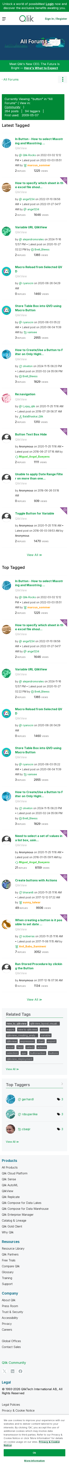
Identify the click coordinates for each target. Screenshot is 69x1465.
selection (12, 1053)
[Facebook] (20, 1371)
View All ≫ (34, 555)
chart (41, 1041)
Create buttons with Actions (36, 880)
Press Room (10, 1306)
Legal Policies (11, 1404)
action (44, 1029)
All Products (10, 1167)
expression (27, 1041)
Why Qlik (8, 1232)
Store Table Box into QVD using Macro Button (38, 308)
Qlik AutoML (10, 1185)
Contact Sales (11, 1347)
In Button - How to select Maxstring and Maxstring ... (39, 141)
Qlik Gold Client (12, 1226)
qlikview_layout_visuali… (44, 1023)
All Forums (33, 41)
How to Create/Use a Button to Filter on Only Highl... (39, 352)
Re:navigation (25, 394)
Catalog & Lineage (14, 1220)
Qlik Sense (9, 1179)
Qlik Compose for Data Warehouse (25, 1209)
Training (7, 1278)
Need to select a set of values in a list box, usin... (38, 838)
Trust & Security (12, 1312)
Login (50, 4)
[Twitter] (4, 1371)
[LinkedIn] (12, 1371)
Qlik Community (14, 1363)
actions (41, 1047)
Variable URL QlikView (31, 227)
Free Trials (8, 1260)
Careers (7, 1329)
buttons (53, 1053)
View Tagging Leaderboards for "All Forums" (34, 1083)
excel (10, 1047)
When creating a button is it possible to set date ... (38, 922)
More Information (34, 1460)
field (20, 1047)
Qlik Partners (10, 1254)
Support (7, 1284)
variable (46, 1035)
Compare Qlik (11, 1266)
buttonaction (37, 1053)
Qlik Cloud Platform (14, 1173)
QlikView (21, 148)
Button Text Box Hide (31, 434)
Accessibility (10, 1318)
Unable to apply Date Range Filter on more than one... (39, 476)
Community (12, 107)
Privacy (7, 1324)
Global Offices (11, 1341)
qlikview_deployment (19, 1059)
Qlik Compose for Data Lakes (21, 1203)
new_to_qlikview (16, 1023)
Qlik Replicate (11, 1197)
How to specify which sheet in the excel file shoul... (39, 185)
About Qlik (8, 1300)
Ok (34, 1452)
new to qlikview (27, 1029)
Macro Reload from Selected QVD (38, 269)
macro (10, 1029)
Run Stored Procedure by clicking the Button (38, 966)
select (30, 1047)
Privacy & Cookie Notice (18, 1410)
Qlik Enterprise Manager (17, 1214)
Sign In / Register (56, 18)
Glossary (8, 1272)
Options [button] (62, 79)
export (51, 1041)
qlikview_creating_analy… (22, 1035)
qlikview (12, 1041)
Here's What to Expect (41, 68)
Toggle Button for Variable (34, 513)
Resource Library (13, 1248)
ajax (24, 1053)
